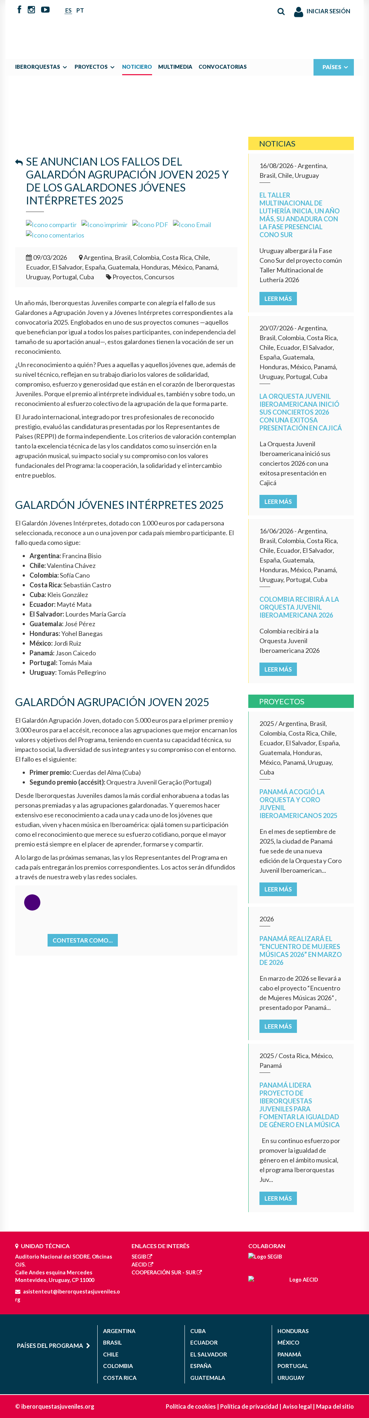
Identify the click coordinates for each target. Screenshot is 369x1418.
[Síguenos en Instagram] (31, 10)
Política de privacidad (249, 1406)
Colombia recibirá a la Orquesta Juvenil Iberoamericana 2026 (299, 607)
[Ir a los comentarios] (55, 234)
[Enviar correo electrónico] (192, 224)
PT (80, 10)
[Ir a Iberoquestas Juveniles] (184, 25)
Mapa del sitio (335, 1406)
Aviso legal (297, 1406)
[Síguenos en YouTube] (45, 10)
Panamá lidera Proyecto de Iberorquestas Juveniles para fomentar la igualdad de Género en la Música (299, 1105)
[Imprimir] (104, 224)
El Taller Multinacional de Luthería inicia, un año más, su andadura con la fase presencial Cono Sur (299, 215)
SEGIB (139, 1257)
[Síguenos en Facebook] (19, 10)
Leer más (278, 298)
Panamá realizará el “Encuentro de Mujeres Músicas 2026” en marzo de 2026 (300, 950)
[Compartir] (51, 224)
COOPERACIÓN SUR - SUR (164, 1272)
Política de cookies (191, 1406)
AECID (139, 1264)
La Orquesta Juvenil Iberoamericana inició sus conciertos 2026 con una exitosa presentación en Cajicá (300, 412)
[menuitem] (43, 67)
